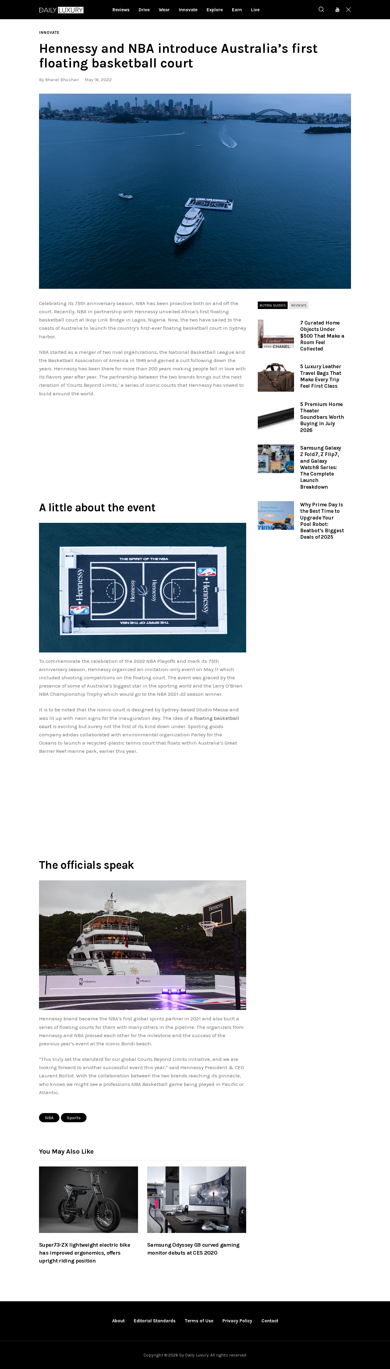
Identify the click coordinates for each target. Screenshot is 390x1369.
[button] (195, 191)
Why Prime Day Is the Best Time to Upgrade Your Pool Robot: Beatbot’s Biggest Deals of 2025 (322, 520)
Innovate (49, 32)
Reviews (299, 305)
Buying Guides (273, 305)
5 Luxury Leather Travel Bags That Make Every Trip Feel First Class (320, 376)
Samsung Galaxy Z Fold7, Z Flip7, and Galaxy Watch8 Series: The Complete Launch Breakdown (320, 467)
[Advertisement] (142, 447)
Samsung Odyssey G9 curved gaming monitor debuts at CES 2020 (193, 1248)
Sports (74, 1117)
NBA (49, 1117)
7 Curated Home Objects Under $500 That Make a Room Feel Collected (322, 336)
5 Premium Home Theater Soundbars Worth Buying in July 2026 (322, 417)
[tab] (273, 305)
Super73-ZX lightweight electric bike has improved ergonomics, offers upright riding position (84, 1252)
